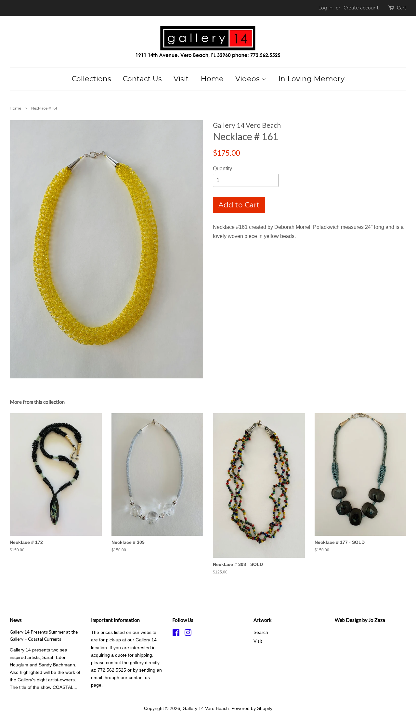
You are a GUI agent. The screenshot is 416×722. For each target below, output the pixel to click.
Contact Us (142, 78)
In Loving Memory (311, 78)
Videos (248, 78)
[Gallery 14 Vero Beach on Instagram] (187, 634)
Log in (325, 8)
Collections (91, 78)
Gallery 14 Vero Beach (206, 708)
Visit (181, 78)
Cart (401, 8)
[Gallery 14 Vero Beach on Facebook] (176, 634)
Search (261, 632)
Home (212, 78)
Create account (361, 8)
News (16, 620)
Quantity (222, 168)
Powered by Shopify (251, 708)
